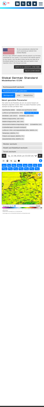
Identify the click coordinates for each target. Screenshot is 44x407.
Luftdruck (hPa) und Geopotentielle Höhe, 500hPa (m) (20, 130)
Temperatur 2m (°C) (31, 113)
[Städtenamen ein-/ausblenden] (15, 160)
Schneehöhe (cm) (36, 124)
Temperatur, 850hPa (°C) (10, 133)
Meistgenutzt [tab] (8, 95)
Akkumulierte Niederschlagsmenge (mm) (15, 124)
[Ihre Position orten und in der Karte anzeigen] (7, 160)
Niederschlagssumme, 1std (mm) (13, 118)
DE (8, 3)
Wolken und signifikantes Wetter (27, 110)
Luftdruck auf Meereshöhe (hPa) (12, 113)
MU (21, 169)
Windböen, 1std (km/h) (10, 116)
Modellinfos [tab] (28, 95)
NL (15, 169)
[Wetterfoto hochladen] (17, 3)
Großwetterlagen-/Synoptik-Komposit (14, 127)
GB (37, 169)
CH (35, 165)
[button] (39, 174)
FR (5, 169)
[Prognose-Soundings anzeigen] (19, 160)
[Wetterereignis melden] (23, 3)
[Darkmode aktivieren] (29, 3)
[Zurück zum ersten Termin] (3, 160)
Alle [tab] (18, 95)
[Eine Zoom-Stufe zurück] (11, 160)
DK (31, 169)
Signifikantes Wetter (8, 110)
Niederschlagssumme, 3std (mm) (13, 121)
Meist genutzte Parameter (14, 100)
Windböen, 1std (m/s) (26, 116)
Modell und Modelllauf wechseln (15, 148)
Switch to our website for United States (27, 67)
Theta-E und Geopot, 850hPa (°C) (13, 136)
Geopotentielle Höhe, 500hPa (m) (13, 139)
